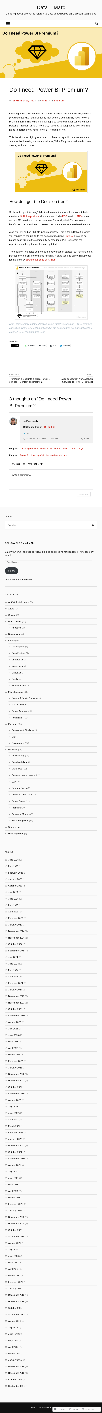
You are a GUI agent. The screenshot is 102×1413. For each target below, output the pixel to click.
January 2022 (15, 1139)
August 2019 (14, 1321)
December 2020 (16, 1217)
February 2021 (15, 1204)
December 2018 (16, 1366)
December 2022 (16, 1074)
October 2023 (15, 1009)
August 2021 (14, 1165)
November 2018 (16, 1373)
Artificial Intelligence (18, 602)
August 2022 (14, 1100)
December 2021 (16, 1145)
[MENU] (7, 23)
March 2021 (14, 1197)
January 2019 (15, 1360)
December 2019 (16, 1295)
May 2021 (13, 1184)
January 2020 (15, 1288)
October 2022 (15, 1087)
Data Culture (14, 621)
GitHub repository (29, 216)
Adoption (16, 627)
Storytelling (14, 827)
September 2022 (16, 1093)
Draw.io (69, 236)
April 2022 (13, 1119)
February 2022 (15, 1132)
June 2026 (13, 860)
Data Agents (18, 646)
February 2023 (15, 1061)
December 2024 (16, 931)
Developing (14, 634)
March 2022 (14, 1126)
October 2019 (15, 1308)
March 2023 (14, 1054)
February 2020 (15, 1282)
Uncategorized (16, 833)
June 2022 (13, 1113)
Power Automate (20, 711)
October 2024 (15, 944)
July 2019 (13, 1327)
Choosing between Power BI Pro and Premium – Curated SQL (51, 448)
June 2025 (13, 899)
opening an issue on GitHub (41, 259)
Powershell (17, 717)
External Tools (19, 788)
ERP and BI (49, 427)
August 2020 (14, 1243)
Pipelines (16, 679)
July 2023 (13, 1028)
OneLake (16, 672)
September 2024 (16, 950)
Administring (18, 755)
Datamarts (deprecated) (24, 775)
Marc (44, 101)
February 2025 (15, 918)
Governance (18, 743)
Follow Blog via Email (19, 543)
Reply (86, 439)
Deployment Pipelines (23, 730)
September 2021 (16, 1158)
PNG (79, 216)
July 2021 (13, 1171)
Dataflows (17, 768)
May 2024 (13, 970)
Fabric (11, 640)
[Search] (94, 23)
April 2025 (13, 911)
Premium (59, 101)
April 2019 (13, 1347)
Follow (11, 571)
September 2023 (16, 1015)
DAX (14, 782)
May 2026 (13, 866)
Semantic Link (19, 685)
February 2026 (15, 873)
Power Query (18, 801)
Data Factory (18, 653)
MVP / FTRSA (19, 704)
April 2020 (13, 1269)
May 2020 (13, 1262)
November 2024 (16, 938)
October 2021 (15, 1152)
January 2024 (15, 989)
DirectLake (17, 659)
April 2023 (13, 1048)
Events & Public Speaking (25, 698)
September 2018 (16, 1386)
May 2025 (13, 905)
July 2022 (13, 1106)
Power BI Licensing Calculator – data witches (43, 455)
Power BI (13, 749)
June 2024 (13, 964)
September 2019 (16, 1314)
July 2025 (13, 892)
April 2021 (13, 1191)
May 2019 (13, 1340)
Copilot (12, 615)
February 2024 (15, 983)
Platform (12, 724)
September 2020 (16, 1236)
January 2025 (15, 924)
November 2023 (16, 1003)
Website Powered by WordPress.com (50, 1408)
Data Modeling (19, 762)
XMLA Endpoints (20, 820)
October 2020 (15, 1230)
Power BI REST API (22, 794)
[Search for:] (51, 525)
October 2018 (15, 1379)
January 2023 (15, 1067)
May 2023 (13, 1041)
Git (13, 737)
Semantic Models (21, 814)
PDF (64, 216)
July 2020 (13, 1249)
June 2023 (13, 1035)
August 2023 (14, 1022)
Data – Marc (51, 7)
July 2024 (13, 957)
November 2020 (16, 1223)
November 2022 (16, 1080)
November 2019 (16, 1301)
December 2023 (16, 996)
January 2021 (15, 1210)
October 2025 (15, 885)
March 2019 (14, 1353)
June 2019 (13, 1334)
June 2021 (13, 1178)
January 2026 (15, 879)
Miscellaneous (15, 692)
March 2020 (14, 1275)
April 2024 (13, 976)
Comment (83, 494)
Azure (11, 608)
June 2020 (13, 1256)
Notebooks (17, 666)
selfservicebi (30, 421)
